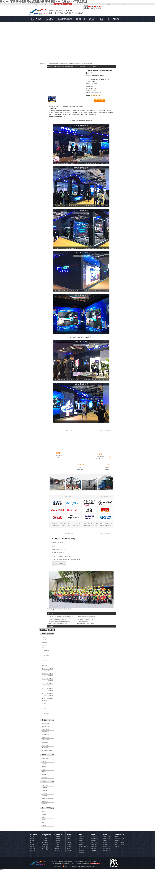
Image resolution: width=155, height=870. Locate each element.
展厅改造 (44, 771)
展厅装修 (91, 19)
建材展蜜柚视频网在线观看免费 (48, 678)
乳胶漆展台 (44, 645)
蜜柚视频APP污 (80, 19)
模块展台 (32, 837)
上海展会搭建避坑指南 (83, 621)
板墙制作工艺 (106, 842)
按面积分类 (44, 648)
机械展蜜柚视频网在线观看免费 (48, 673)
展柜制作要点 (106, 844)
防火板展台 (44, 642)
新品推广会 (57, 838)
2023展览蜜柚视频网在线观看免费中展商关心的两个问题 (61, 618)
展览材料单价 (94, 840)
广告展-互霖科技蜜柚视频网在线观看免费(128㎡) (87, 66)
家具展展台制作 (47, 685)
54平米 (45, 660)
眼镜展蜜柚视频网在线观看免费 (48, 683)
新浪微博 (108, 4)
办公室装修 (44, 763)
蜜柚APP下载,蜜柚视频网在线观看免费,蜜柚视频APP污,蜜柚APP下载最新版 (43, 1)
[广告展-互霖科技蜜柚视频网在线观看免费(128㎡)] (52, 99)
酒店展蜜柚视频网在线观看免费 (48, 695)
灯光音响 (32, 850)
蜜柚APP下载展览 (53, 106)
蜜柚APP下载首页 (36, 19)
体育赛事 (56, 846)
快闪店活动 (57, 850)
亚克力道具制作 (45, 801)
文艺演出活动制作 (46, 739)
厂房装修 (44, 766)
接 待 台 (32, 842)
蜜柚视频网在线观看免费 (64, 19)
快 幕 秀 (32, 840)
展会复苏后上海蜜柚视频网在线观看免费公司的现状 (89, 616)
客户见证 (117, 846)
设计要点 (44, 819)
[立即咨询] (99, 101)
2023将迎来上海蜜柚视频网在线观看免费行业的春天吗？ (90, 618)
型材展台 (32, 838)
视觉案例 (44, 811)
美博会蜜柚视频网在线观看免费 (48, 680)
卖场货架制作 (45, 787)
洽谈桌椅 (32, 848)
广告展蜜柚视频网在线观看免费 (65, 610)
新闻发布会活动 (45, 734)
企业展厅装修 (45, 758)
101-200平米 (46, 655)
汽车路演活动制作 (46, 723)
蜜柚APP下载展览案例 (59, 66)
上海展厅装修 (71, 63)
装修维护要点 (106, 850)
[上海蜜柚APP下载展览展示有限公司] (38, 14)
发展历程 (117, 840)
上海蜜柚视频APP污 (63, 63)
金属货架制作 (45, 790)
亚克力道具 (81, 850)
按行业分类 (44, 665)
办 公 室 (68, 840)
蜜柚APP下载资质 (119, 842)
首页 (52, 66)
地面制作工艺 (106, 840)
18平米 (45, 703)
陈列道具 (81, 842)
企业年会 (56, 848)
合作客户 (117, 837)
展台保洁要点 (106, 846)
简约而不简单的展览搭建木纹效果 (85, 619)
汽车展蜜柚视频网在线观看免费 (48, 675)
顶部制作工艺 (106, 837)
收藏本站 (118, 4)
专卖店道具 (81, 837)
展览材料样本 (94, 838)
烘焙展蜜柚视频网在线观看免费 (48, 698)
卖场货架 (81, 838)
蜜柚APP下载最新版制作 (87, 63)
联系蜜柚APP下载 (119, 834)
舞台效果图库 (45, 747)
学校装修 (44, 769)
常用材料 (93, 834)
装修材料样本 (94, 850)
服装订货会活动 (45, 726)
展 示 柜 (32, 844)
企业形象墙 (44, 777)
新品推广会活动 (45, 729)
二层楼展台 (44, 637)
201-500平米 (46, 653)
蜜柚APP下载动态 (119, 844)
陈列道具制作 (45, 793)
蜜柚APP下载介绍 (119, 838)
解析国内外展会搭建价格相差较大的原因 (58, 623)
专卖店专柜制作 (45, 785)
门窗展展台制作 (47, 670)
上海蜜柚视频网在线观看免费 (52, 63)
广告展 (56, 610)
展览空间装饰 (94, 844)
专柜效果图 (44, 803)
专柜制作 (100, 19)
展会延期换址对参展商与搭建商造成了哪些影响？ (60, 621)
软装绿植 (32, 846)
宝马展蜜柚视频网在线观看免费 (48, 688)
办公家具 (44, 774)
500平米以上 (46, 650)
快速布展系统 (49, 19)
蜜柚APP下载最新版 (113, 19)
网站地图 (124, 4)
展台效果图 (44, 700)
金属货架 (81, 840)
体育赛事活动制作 (46, 737)
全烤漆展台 (44, 640)
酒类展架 (81, 844)
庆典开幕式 (57, 840)
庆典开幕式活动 (45, 731)
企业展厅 (69, 837)
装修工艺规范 (106, 848)
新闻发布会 (57, 842)
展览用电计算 (94, 848)
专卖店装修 (44, 761)
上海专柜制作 (78, 63)
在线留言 (113, 4)
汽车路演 (56, 844)
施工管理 (105, 834)
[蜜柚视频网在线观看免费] (77, 41)
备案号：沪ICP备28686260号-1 (72, 866)
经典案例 (44, 814)
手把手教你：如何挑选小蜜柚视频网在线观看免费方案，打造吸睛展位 (64, 616)
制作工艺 (44, 822)
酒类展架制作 (45, 795)
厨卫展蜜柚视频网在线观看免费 (48, 690)
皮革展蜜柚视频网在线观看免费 (48, 693)
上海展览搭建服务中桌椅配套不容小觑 (57, 619)
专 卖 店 (68, 838)
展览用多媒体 (94, 846)
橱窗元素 (44, 817)
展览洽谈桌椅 (94, 842)
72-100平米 (46, 658)
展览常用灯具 (94, 837)
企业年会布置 (45, 742)
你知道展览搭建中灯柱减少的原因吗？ (86, 623)
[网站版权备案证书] (57, 4)
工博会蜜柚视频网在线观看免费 (48, 668)
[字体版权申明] (67, 4)
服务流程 (44, 825)
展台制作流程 (106, 838)
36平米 (45, 663)
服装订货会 (57, 837)
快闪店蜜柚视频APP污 (47, 750)
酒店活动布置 (45, 745)
